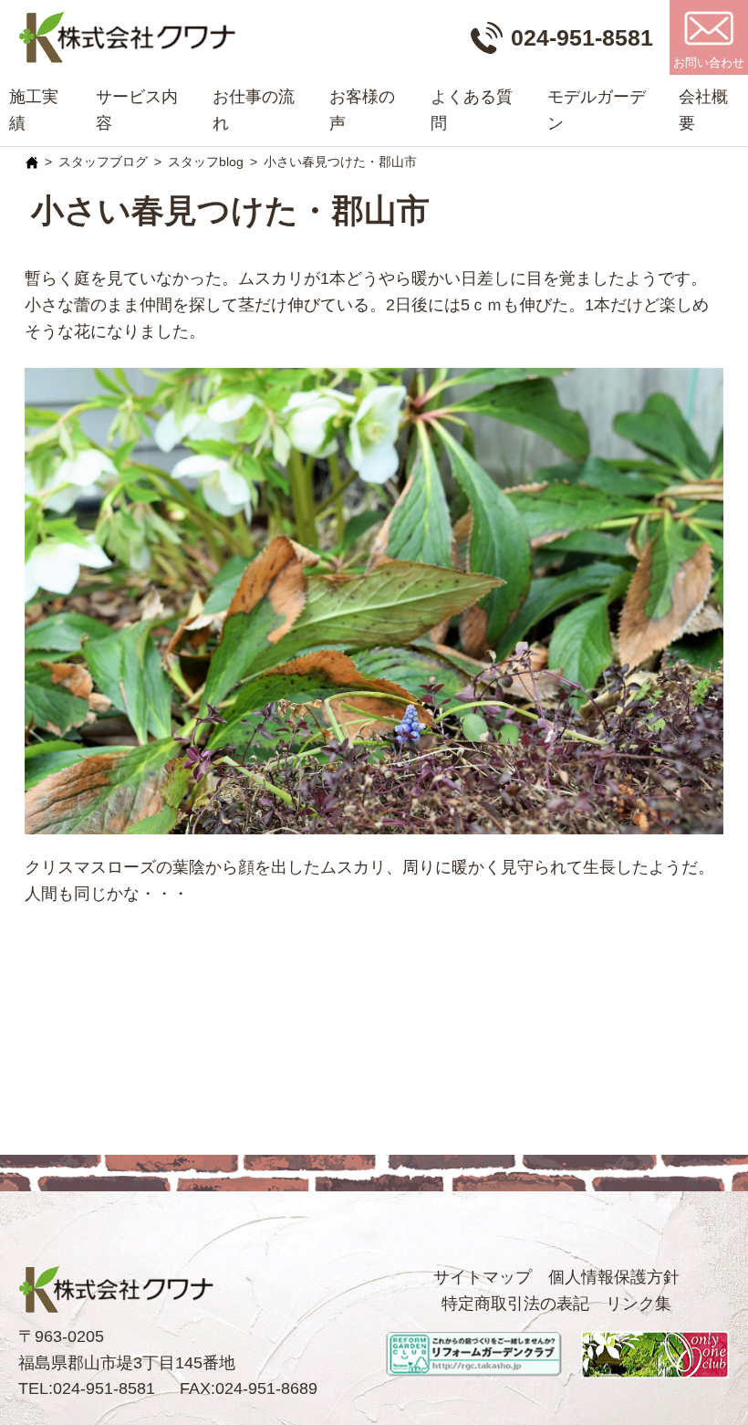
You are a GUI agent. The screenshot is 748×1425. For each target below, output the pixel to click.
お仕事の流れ (254, 110)
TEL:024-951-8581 (86, 1388)
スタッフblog (206, 161)
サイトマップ (482, 1277)
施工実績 (33, 110)
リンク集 (638, 1303)
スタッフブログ (103, 161)
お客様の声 (362, 110)
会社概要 (703, 110)
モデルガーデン (596, 110)
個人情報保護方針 (614, 1277)
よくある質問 (472, 110)
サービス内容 (137, 110)
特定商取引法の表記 (515, 1303)
